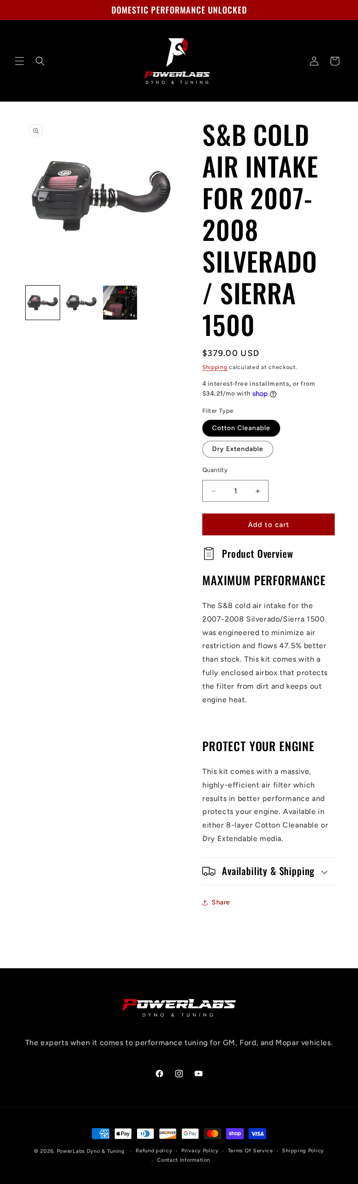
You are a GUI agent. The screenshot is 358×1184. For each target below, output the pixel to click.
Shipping (214, 367)
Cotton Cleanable (241, 428)
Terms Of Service (250, 1151)
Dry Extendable (237, 449)
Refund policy (154, 1151)
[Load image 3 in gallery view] (120, 303)
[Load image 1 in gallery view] (43, 303)
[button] (19, 61)
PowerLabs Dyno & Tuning (91, 1151)
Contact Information (183, 1160)
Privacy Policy (200, 1151)
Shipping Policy (303, 1151)
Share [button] (221, 902)
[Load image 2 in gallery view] (81, 303)
